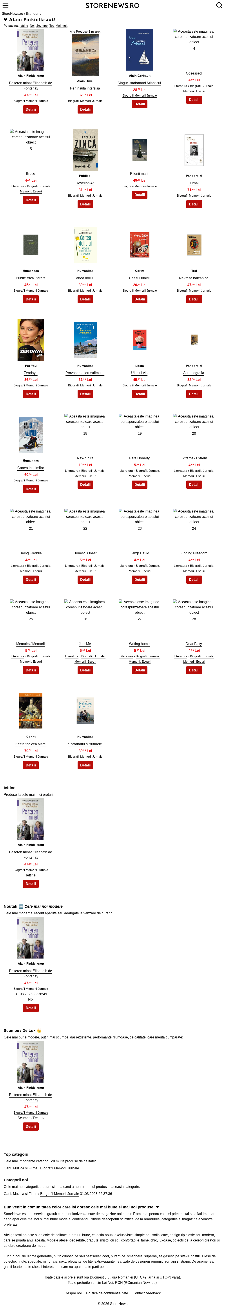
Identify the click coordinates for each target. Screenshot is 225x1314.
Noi (32, 25)
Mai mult (61, 25)
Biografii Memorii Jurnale (31, 101)
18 (85, 433)
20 (194, 433)
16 (194, 339)
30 (85, 710)
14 (85, 339)
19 (140, 433)
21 (31, 528)
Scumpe (42, 25)
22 (85, 528)
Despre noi (73, 1293)
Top (51, 25)
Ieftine (24, 25)
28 (194, 619)
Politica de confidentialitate (107, 1293)
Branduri (32, 13)
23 (140, 528)
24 (194, 528)
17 (31, 433)
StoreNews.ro (12, 13)
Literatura (180, 86)
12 (194, 244)
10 (85, 244)
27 (140, 619)
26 (85, 619)
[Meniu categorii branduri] (5, 5)
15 (140, 339)
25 (31, 619)
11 (140, 244)
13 (31, 339)
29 (31, 710)
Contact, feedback (146, 1293)
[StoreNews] (112, 5)
